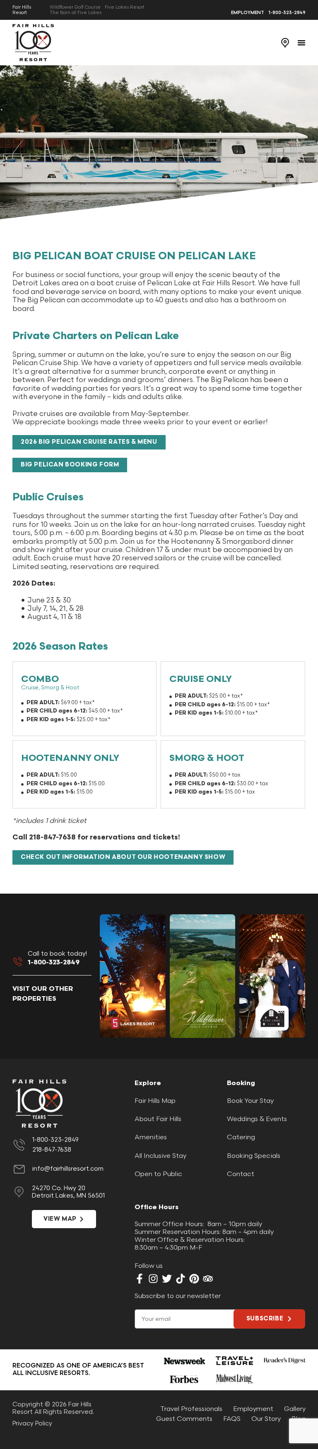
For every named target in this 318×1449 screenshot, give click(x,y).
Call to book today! (57, 953)
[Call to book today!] (17, 961)
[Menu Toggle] (301, 42)
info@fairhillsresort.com (68, 1168)
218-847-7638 (51, 1149)
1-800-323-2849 (54, 962)
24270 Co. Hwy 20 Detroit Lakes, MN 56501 (68, 1192)
